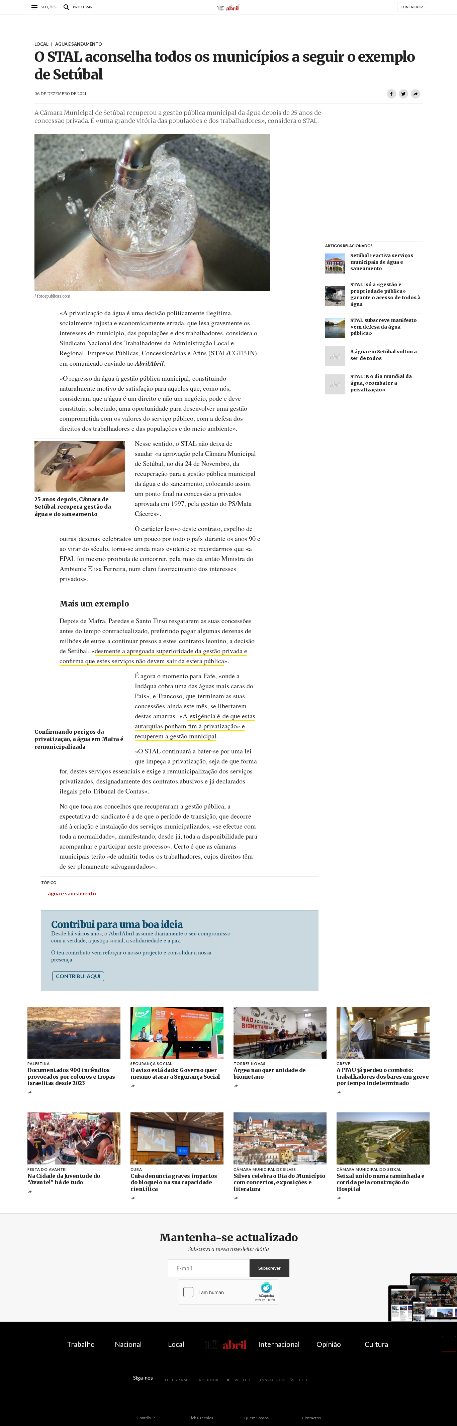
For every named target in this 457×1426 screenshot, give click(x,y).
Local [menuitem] (176, 1344)
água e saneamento (72, 893)
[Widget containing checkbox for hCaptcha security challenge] (228, 1292)
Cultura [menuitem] (376, 1344)
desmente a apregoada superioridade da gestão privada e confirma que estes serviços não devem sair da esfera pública (153, 655)
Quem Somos (256, 1417)
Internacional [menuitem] (279, 1344)
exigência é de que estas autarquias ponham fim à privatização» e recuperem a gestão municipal (195, 725)
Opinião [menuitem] (328, 1344)
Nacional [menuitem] (128, 1344)
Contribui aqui (78, 976)
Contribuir (145, 1417)
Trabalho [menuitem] (81, 1344)
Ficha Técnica (201, 1417)
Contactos (311, 1417)
